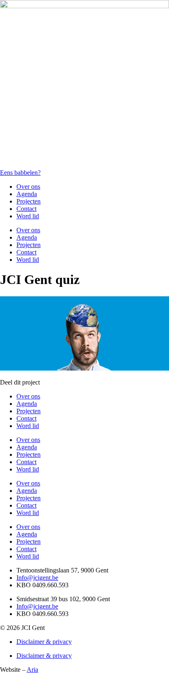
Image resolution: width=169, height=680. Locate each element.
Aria (32, 669)
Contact (26, 208)
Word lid (27, 216)
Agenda (26, 193)
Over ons (28, 186)
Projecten (28, 201)
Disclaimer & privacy (44, 641)
